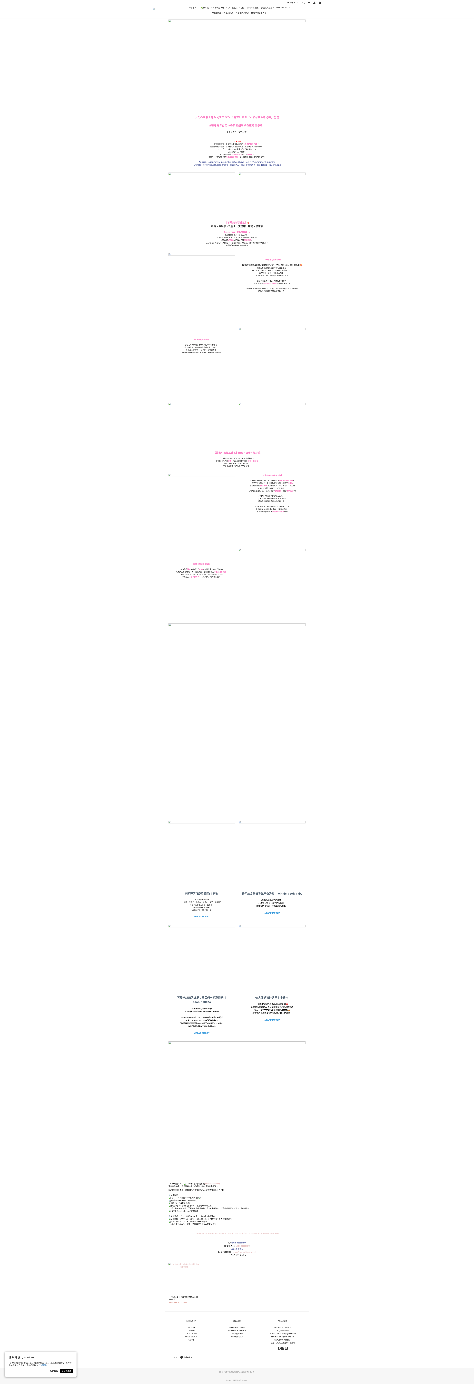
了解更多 (43, 1365)
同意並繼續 (66, 1370)
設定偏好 (54, 1370)
